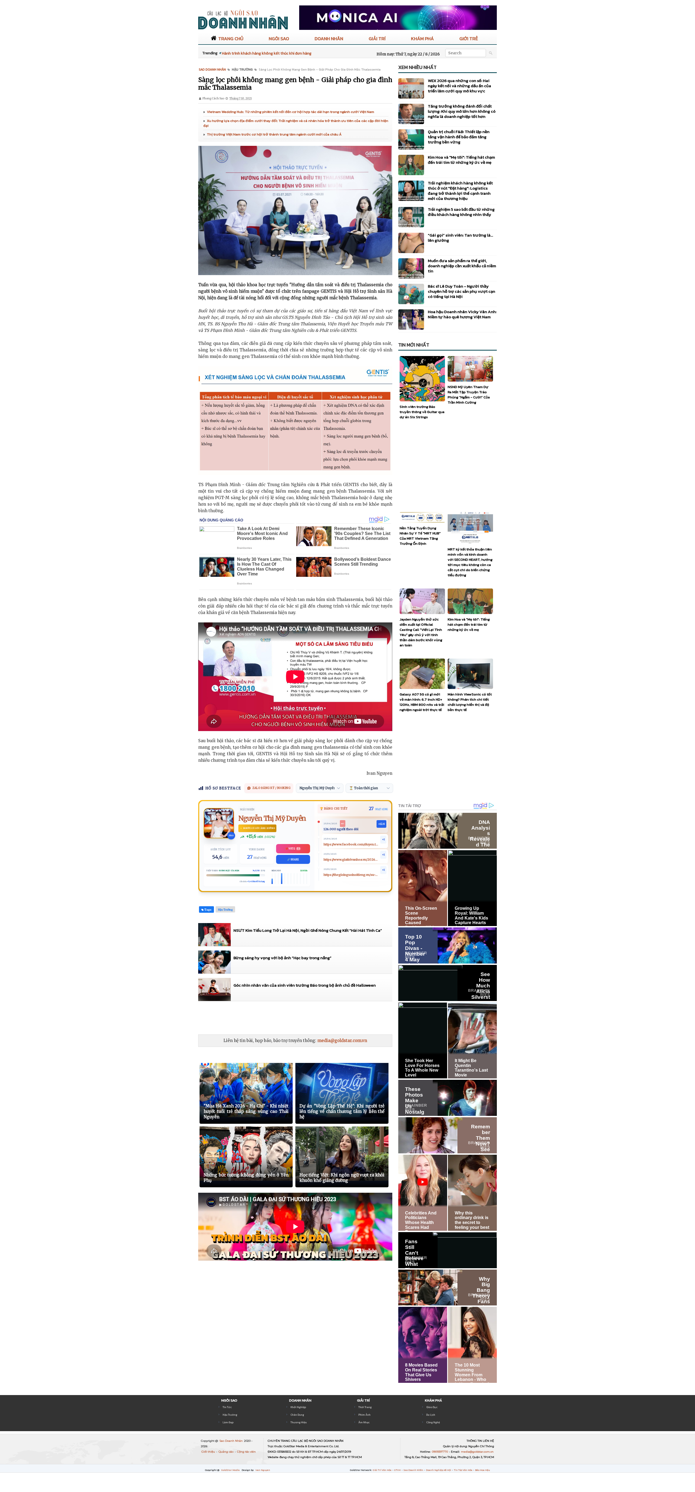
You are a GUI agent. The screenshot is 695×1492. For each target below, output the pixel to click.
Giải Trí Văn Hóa (382, 1470)
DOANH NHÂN (329, 38)
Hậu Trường (230, 1415)
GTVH (397, 1470)
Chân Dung (297, 1415)
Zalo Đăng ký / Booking (271, 788)
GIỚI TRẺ (468, 38)
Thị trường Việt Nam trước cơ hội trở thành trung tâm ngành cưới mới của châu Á (274, 134)
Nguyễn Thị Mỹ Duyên (272, 818)
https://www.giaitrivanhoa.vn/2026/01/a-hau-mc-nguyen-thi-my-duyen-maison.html (351, 859)
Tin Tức (227, 1407)
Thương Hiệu (298, 1422)
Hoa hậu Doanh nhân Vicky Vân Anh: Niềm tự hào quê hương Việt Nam (462, 314)
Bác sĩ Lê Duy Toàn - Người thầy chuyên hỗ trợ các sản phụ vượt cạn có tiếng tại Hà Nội (461, 291)
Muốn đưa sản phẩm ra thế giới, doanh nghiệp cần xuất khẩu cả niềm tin (462, 265)
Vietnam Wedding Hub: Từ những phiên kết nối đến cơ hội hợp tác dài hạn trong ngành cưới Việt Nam (290, 111)
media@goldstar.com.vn (342, 1040)
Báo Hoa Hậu (482, 1470)
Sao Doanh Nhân (231, 1441)
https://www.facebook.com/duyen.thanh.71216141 (351, 844)
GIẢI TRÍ (377, 38)
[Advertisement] (297, 1017)
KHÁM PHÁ (422, 38)
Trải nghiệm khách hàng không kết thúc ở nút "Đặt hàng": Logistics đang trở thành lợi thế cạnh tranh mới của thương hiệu (460, 191)
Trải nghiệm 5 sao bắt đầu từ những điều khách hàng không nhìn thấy (461, 212)
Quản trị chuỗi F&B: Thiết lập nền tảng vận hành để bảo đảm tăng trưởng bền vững (458, 136)
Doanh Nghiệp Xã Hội (439, 1470)
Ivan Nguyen (262, 1470)
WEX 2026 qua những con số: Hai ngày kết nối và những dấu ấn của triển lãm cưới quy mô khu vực (459, 85)
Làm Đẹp (228, 1422)
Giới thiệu (208, 1451)
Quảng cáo (226, 1451)
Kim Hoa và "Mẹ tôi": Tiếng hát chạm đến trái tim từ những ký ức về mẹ (461, 159)
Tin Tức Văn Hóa (463, 1470)
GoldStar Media (230, 1470)
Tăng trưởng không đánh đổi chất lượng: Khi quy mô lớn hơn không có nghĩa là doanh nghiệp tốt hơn (461, 111)
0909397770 (440, 1451)
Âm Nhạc (363, 1422)
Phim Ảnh (364, 1415)
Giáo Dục (431, 1407)
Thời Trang (365, 1407)
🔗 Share (293, 859)
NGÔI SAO (279, 38)
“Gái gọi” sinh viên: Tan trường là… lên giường (460, 237)
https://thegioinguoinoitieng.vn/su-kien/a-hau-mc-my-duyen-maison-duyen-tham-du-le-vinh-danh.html (351, 875)
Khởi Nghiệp (298, 1407)
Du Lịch (430, 1415)
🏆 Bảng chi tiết (334, 808)
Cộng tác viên (246, 1451)
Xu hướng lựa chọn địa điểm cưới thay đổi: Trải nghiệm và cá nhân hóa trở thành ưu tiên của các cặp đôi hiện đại (295, 123)
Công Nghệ (433, 1422)
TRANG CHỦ (230, 38)
